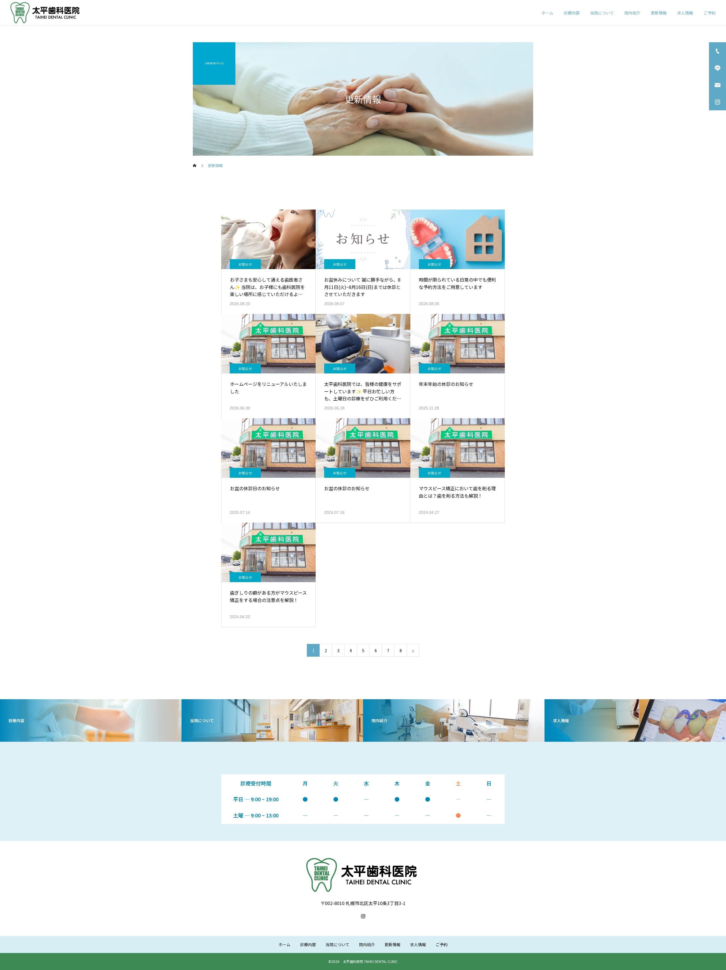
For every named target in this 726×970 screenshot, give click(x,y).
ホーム (547, 13)
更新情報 (659, 13)
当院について (602, 13)
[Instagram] (363, 916)
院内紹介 (632, 13)
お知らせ (245, 264)
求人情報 (685, 13)
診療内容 (572, 13)
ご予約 (710, 13)
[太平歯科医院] (45, 12)
